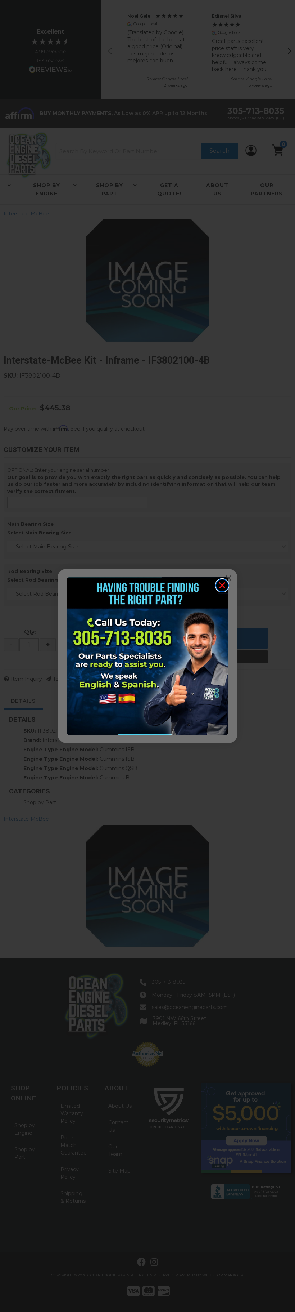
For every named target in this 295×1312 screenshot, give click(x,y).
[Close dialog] (222, 585)
